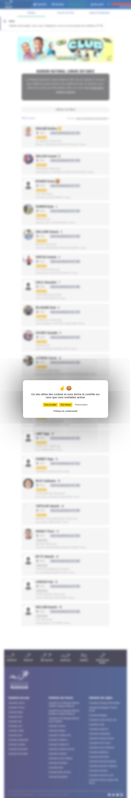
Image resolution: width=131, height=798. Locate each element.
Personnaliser (81, 405)
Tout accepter (50, 405)
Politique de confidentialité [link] (65, 411)
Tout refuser (65, 405)
